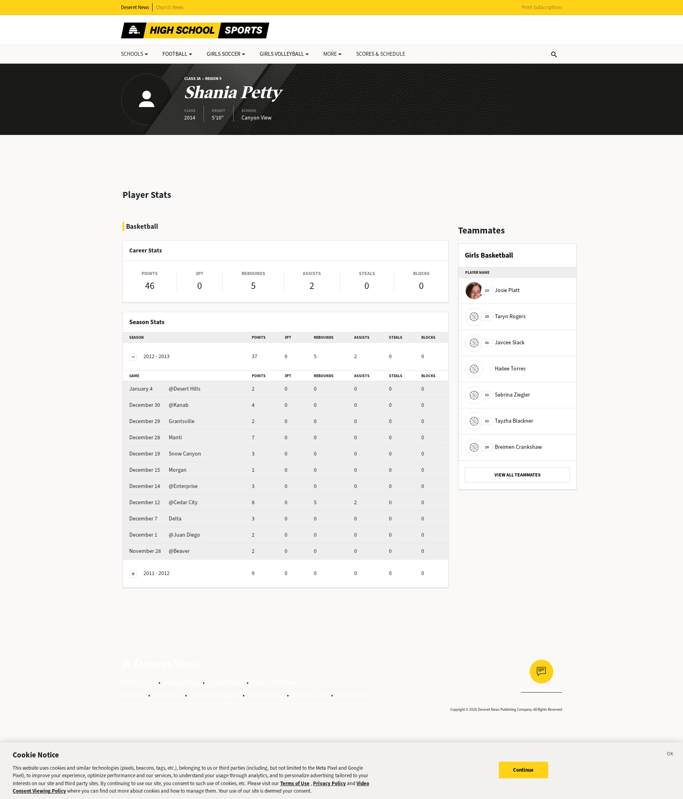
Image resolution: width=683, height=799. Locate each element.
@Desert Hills (164, 389)
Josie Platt (502, 290)
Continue (523, 770)
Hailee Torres (510, 368)
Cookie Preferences (278, 682)
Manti (155, 437)
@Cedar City (163, 502)
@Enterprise (163, 486)
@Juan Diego (164, 535)
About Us (133, 695)
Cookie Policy (225, 682)
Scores (380, 54)
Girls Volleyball (282, 54)
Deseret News (135, 7)
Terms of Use (138, 682)
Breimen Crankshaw (513, 447)
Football (174, 54)
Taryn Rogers (505, 316)
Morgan (158, 470)
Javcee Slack (505, 342)
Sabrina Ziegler (507, 395)
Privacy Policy (182, 682)
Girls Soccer (223, 54)
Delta (155, 518)
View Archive (353, 695)
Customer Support (215, 695)
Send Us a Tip (310, 695)
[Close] (670, 755)
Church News (169, 7)
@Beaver (159, 551)
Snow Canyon (165, 453)
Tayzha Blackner (509, 421)
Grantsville (161, 421)
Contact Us (167, 695)
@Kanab (159, 405)
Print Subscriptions (542, 7)
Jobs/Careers (266, 695)
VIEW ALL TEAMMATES (517, 475)
